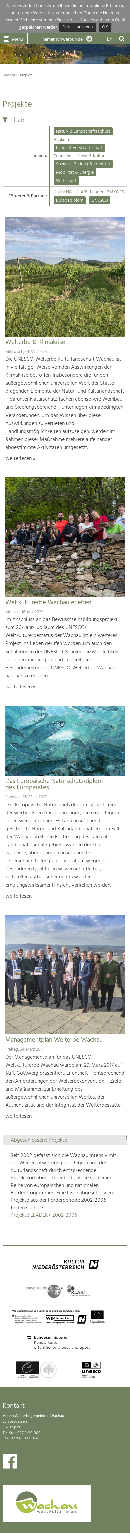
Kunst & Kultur (90, 156)
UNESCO (99, 200)
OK (105, 27)
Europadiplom (69, 200)
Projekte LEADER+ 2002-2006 (44, 1215)
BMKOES (115, 192)
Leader (96, 192)
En (109, 39)
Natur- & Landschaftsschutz (83, 131)
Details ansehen (77, 27)
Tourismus (63, 156)
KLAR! (81, 192)
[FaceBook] (10, 1463)
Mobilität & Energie (75, 172)
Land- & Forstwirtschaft (79, 148)
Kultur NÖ (63, 192)
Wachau (9, 75)
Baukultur (63, 140)
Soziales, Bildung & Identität (83, 164)
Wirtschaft (66, 181)
